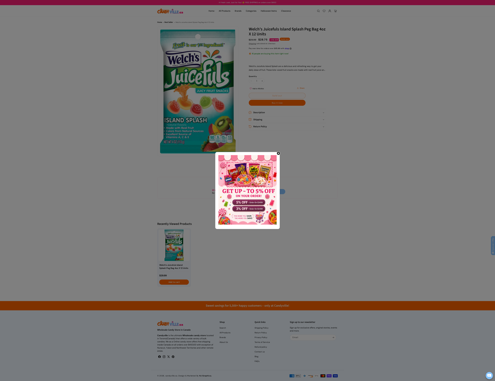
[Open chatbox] (489, 375)
